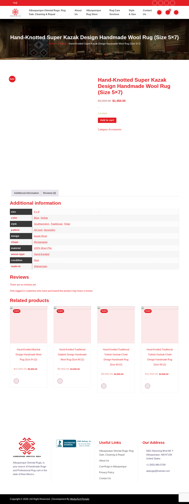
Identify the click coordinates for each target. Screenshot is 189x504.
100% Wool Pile (43, 248)
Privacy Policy (106, 472)
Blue (36, 218)
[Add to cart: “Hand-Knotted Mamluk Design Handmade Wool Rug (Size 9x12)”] (16, 381)
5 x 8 (36, 212)
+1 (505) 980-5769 (156, 465)
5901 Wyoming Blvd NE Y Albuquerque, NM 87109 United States (159, 455)
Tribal (67, 224)
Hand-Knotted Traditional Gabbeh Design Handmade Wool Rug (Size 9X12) (72, 354)
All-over (38, 230)
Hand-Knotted (41, 254)
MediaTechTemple (79, 499)
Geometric (49, 230)
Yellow (44, 218)
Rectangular (41, 242)
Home (52, 43)
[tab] (26, 193)
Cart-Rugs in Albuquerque (113, 466)
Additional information (26, 193)
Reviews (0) (49, 193)
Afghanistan (40, 266)
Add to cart (107, 120)
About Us (104, 460)
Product (62, 43)
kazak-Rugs (40, 236)
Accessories (115, 129)
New (36, 260)
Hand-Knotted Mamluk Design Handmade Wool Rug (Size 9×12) (28, 354)
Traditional (57, 224)
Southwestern (41, 224)
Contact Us (105, 478)
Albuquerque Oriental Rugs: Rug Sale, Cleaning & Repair (116, 453)
